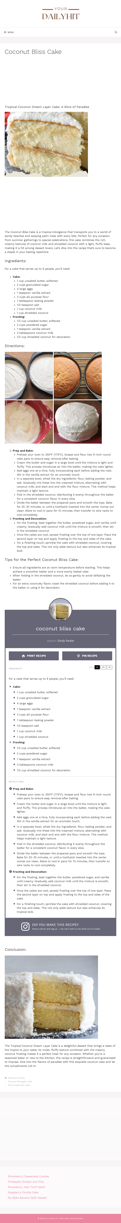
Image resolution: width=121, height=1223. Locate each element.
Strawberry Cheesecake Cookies (28, 1176)
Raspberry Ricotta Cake (23, 1192)
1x (97, 667)
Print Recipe (36, 655)
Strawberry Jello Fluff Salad (26, 1187)
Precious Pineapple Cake (20, 1081)
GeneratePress (76, 1218)
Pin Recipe (89, 655)
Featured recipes (16, 1078)
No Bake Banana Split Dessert (27, 1197)
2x (103, 667)
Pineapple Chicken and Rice (26, 1181)
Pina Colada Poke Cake (19, 1085)
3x (109, 667)
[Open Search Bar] (116, 32)
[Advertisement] (60, 83)
